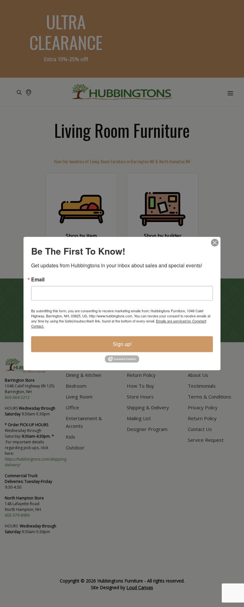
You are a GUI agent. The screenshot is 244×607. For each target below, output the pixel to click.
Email (37, 279)
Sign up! (122, 344)
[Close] (215, 242)
